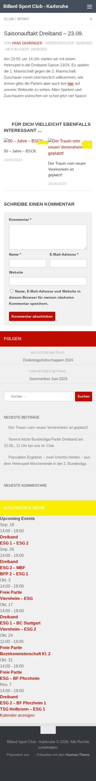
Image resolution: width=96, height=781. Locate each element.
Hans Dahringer (27, 43)
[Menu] (89, 6)
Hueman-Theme (77, 755)
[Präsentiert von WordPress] (32, 754)
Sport (23, 19)
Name (15, 254)
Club (9, 19)
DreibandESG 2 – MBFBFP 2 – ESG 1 (14, 567)
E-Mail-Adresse (64, 254)
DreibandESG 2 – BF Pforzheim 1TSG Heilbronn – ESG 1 (23, 703)
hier (71, 83)
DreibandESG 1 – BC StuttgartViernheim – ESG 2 (20, 623)
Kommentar (20, 219)
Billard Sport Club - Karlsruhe (35, 6)
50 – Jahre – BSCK (20, 151)
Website (16, 272)
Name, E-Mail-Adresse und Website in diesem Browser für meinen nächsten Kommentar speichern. (45, 297)
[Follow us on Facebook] (89, 339)
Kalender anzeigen (17, 715)
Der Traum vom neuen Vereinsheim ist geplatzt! (67, 169)
